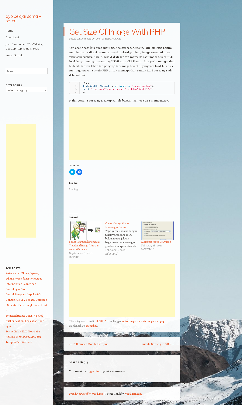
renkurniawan (113, 38)
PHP (106, 321)
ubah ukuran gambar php (150, 321)
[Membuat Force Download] (157, 230)
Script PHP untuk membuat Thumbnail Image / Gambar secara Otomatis (84, 245)
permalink (91, 325)
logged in (93, 371)
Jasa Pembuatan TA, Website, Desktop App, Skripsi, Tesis (24, 46)
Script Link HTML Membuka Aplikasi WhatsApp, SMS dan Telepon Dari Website (23, 337)
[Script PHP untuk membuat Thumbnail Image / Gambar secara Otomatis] (85, 230)
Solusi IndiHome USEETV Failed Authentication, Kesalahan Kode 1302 (25, 321)
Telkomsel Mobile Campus (88, 344)
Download (12, 37)
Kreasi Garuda (14, 55)
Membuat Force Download (156, 241)
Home (9, 30)
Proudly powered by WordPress (86, 393)
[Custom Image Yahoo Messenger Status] (123, 238)
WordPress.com (133, 393)
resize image (129, 321)
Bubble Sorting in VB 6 (158, 344)
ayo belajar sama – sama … (23, 18)
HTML (99, 321)
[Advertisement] (122, 133)
